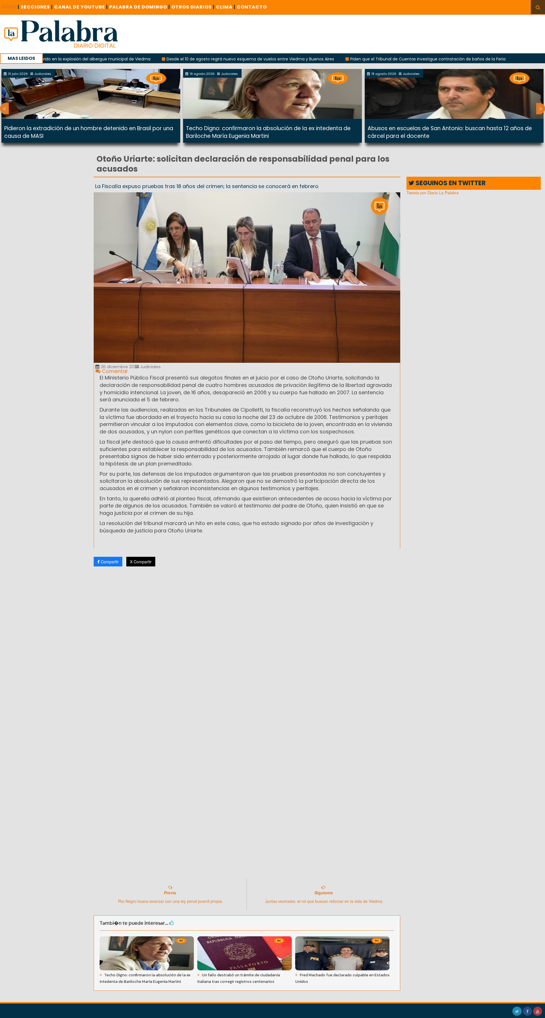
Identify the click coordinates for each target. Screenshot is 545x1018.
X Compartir (141, 561)
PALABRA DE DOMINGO (139, 7)
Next (540, 108)
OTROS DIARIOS (193, 7)
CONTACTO (252, 7)
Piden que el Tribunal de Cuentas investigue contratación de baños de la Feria (388, 59)
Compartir (109, 561)
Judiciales (150, 367)
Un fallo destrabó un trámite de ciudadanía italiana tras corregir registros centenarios (238, 978)
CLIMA (225, 7)
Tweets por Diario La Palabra (432, 192)
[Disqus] (247, 646)
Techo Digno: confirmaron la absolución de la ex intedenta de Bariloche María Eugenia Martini (268, 132)
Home (10, 7)
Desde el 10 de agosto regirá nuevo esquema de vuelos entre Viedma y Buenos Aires (210, 59)
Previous (4, 108)
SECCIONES (37, 7)
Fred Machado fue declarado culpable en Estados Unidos (342, 978)
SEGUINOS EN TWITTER (450, 183)
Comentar (114, 371)
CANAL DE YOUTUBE (81, 7)
